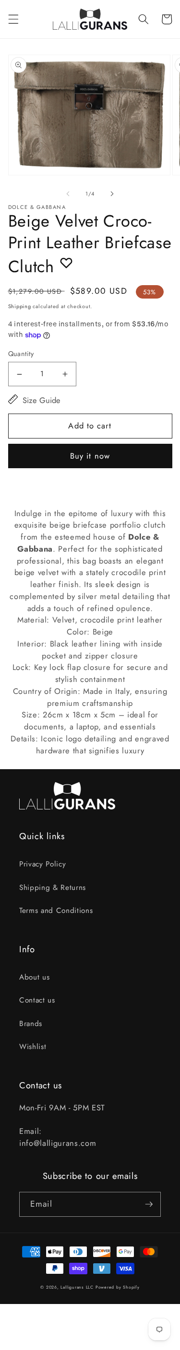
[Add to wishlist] (66, 262)
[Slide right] (112, 193)
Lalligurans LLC (77, 1287)
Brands (30, 1023)
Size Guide (41, 400)
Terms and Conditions (56, 910)
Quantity (21, 353)
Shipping (19, 306)
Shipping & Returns (52, 887)
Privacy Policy (42, 864)
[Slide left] (67, 193)
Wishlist (32, 1046)
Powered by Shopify (118, 1287)
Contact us (37, 1000)
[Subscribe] (148, 1204)
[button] (12, 19)
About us (34, 977)
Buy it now (90, 456)
